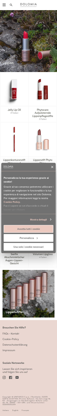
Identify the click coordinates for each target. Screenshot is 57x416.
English (15, 410)
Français (25, 410)
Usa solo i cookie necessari (28, 247)
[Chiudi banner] (52, 167)
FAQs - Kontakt (11, 333)
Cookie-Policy (11, 339)
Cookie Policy (12, 201)
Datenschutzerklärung (15, 344)
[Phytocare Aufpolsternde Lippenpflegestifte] (43, 89)
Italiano (6, 410)
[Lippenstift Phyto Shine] (43, 139)
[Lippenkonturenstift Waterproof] (14, 139)
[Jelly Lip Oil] (14, 89)
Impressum (9, 350)
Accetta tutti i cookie (28, 229)
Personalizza (27, 237)
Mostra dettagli (38, 219)
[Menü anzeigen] (4, 5)
